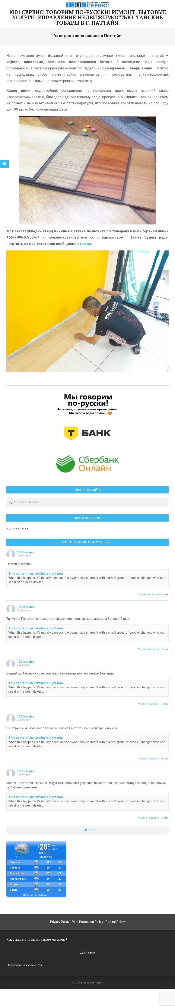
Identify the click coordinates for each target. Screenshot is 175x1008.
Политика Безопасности (24, 965)
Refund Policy (115, 922)
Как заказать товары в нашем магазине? (36, 940)
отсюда (84, 244)
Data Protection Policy (87, 922)
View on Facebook (148, 594)
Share (165, 594)
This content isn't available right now (35, 573)
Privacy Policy (59, 922)
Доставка (87, 952)
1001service (25, 552)
